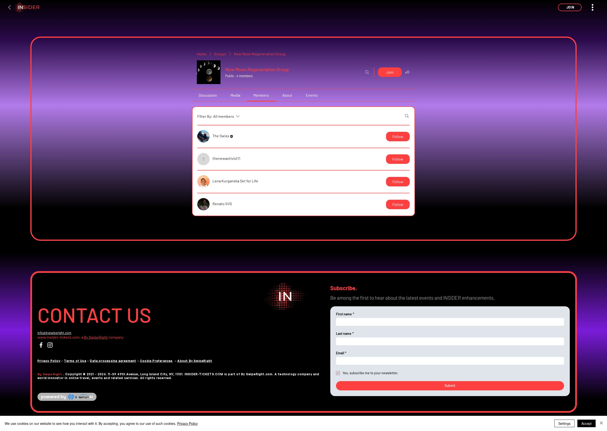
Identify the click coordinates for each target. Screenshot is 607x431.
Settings (564, 423)
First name (345, 314)
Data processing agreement (113, 361)
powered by (53, 397)
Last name (345, 334)
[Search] (367, 72)
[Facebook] (41, 345)
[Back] (10, 7)
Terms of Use (75, 361)
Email (341, 353)
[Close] (601, 423)
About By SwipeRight (194, 361)
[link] (208, 95)
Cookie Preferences (156, 361)
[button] (570, 7)
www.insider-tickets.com (58, 337)
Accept (586, 423)
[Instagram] (50, 345)
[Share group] (407, 72)
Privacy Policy (48, 361)
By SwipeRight (96, 337)
